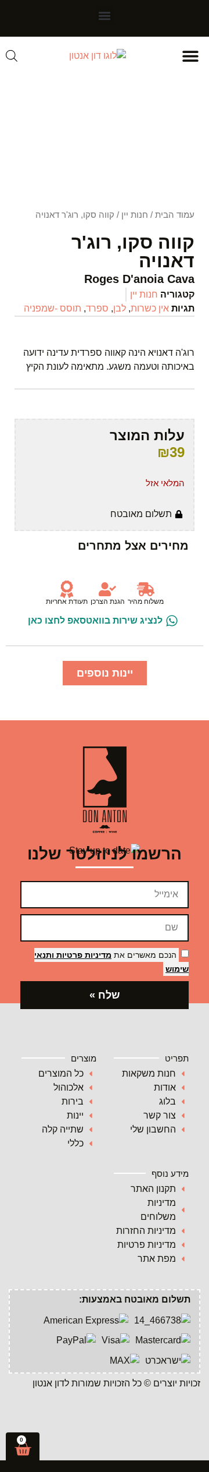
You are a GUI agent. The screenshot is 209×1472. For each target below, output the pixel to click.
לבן (119, 308)
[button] (104, 15)
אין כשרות (150, 308)
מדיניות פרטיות (82, 955)
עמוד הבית (174, 215)
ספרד (97, 308)
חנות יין (134, 215)
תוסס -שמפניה (52, 308)
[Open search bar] (11, 56)
